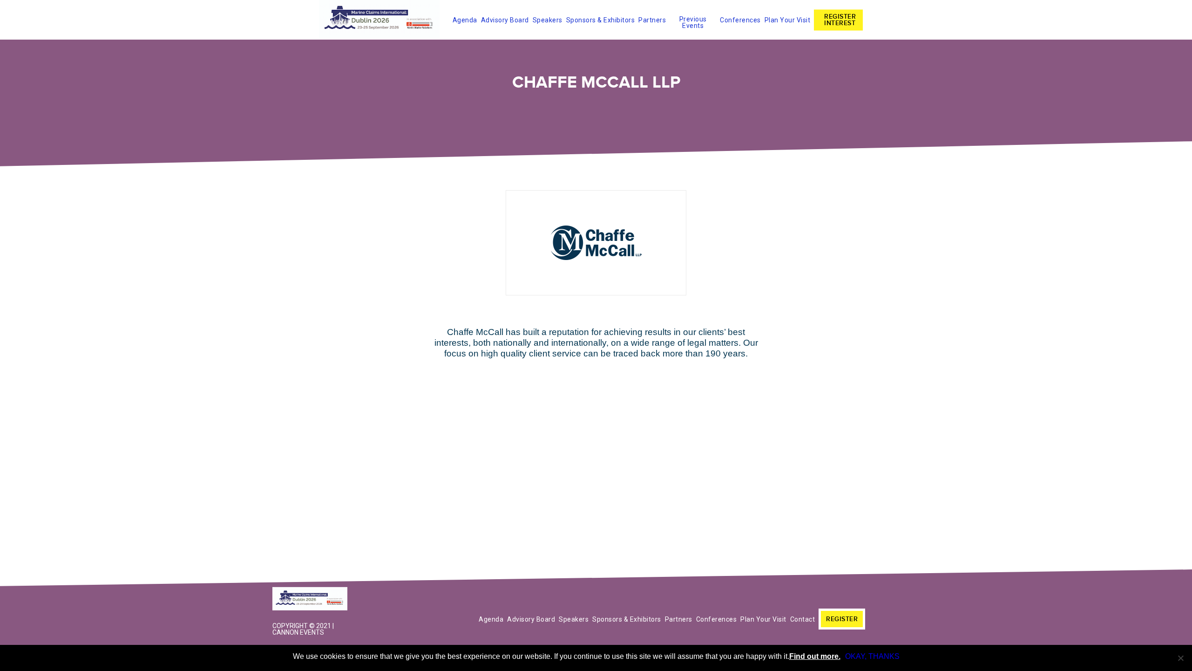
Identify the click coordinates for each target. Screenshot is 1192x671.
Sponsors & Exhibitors (600, 20)
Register (842, 619)
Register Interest (840, 20)
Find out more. (814, 656)
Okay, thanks (872, 656)
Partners (652, 20)
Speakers (547, 20)
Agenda (465, 20)
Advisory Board (505, 20)
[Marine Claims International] (311, 599)
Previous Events (693, 20)
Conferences (740, 20)
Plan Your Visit (788, 20)
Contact (802, 619)
